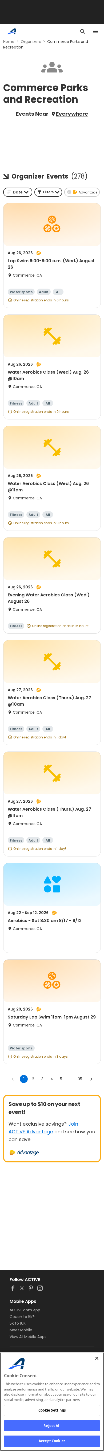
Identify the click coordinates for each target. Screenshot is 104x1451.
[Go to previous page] (13, 1079)
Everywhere (72, 114)
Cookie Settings (52, 1410)
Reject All (51, 1425)
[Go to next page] (91, 1079)
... (70, 1079)
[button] (48, 192)
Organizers (31, 41)
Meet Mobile (21, 1330)
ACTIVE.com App (25, 1310)
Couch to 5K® (22, 1316)
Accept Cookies (52, 1440)
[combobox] (17, 192)
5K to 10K (18, 1323)
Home (8, 41)
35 (80, 1079)
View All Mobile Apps (28, 1336)
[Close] (97, 1358)
